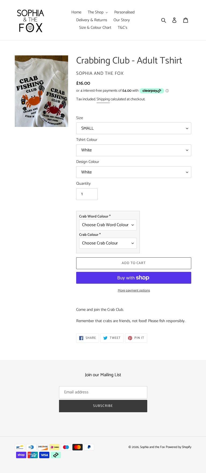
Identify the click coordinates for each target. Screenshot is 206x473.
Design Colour (87, 162)
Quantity (83, 184)
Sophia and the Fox (152, 447)
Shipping (103, 99)
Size (79, 118)
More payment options (134, 290)
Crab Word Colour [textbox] (95, 216)
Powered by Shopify (178, 447)
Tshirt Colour (86, 140)
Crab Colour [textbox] (90, 235)
